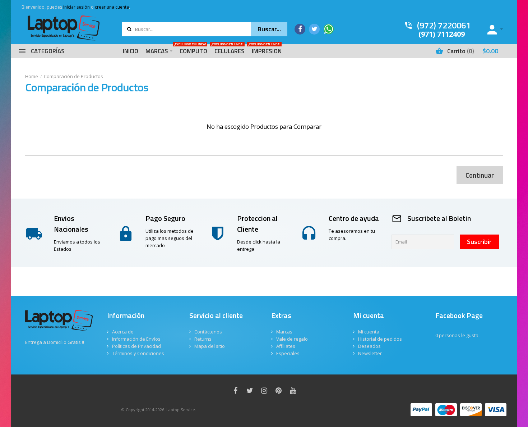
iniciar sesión (76, 7)
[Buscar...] (269, 29)
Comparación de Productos (73, 76)
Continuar (480, 175)
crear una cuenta (112, 7)
